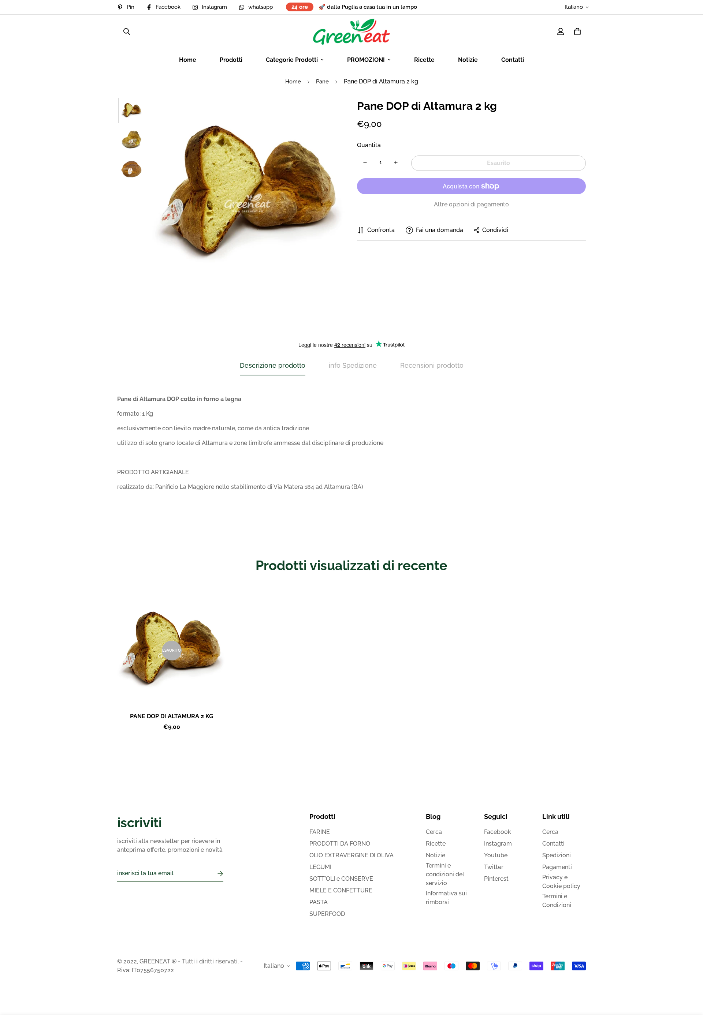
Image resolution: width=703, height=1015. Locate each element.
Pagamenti (557, 867)
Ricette (424, 59)
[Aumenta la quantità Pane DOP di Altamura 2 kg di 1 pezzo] (396, 162)
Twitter (493, 867)
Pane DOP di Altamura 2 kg (171, 716)
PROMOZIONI (366, 59)
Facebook (497, 831)
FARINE (319, 831)
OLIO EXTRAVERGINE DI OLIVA (351, 855)
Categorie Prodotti (292, 59)
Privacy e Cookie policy (561, 881)
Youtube (495, 855)
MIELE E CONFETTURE (340, 890)
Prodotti (231, 59)
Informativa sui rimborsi (446, 898)
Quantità (369, 145)
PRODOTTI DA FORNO (339, 843)
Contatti (512, 59)
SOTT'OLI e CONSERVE (341, 878)
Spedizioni (556, 855)
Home (187, 59)
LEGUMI (320, 867)
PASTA (318, 902)
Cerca (434, 831)
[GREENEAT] (351, 31)
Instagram (498, 843)
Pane (322, 81)
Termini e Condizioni (556, 901)
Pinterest (496, 878)
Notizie (468, 59)
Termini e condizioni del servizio (445, 874)
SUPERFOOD (327, 913)
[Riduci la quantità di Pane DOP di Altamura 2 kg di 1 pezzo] (365, 162)
